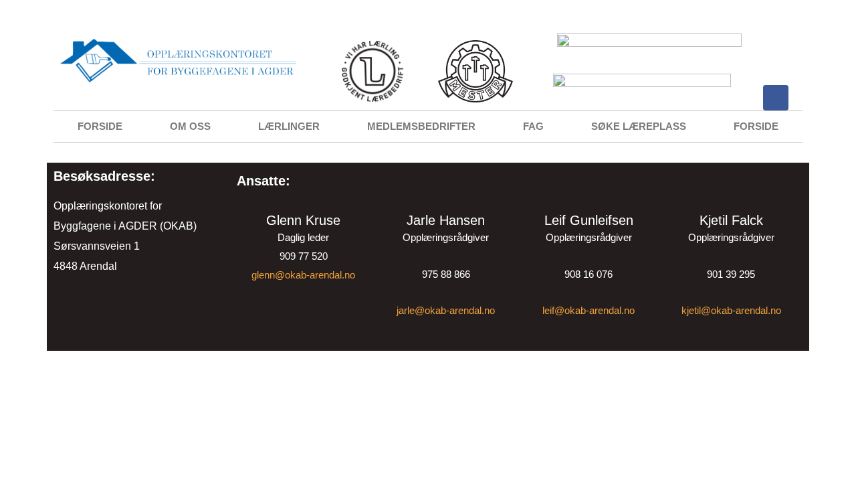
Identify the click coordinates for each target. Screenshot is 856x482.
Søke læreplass (638, 126)
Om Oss (190, 126)
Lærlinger (289, 126)
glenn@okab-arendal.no (303, 274)
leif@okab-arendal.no (588, 310)
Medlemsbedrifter (421, 126)
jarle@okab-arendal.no (446, 310)
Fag (533, 126)
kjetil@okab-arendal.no (731, 310)
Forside (100, 126)
